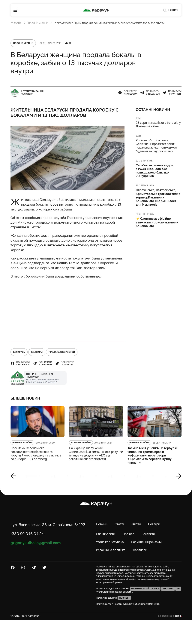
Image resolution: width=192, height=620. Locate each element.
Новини (101, 524)
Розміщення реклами (146, 542)
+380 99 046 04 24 (27, 534)
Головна (15, 23)
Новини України (38, 23)
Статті (119, 524)
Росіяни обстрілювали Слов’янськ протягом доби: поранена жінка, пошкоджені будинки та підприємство (156, 146)
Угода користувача (110, 542)
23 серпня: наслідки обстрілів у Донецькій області (158, 124)
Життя (136, 524)
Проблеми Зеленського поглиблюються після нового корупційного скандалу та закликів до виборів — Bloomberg (35, 453)
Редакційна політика (110, 550)
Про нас (128, 534)
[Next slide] (177, 476)
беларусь (19, 352)
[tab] (32, 476)
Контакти (148, 534)
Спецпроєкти (105, 534)
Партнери (140, 550)
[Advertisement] (67, 308)
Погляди (154, 524)
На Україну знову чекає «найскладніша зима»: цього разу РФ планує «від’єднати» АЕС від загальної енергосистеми (96, 453)
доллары (37, 352)
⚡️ (157, 222)
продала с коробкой (62, 352)
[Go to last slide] (14, 476)
